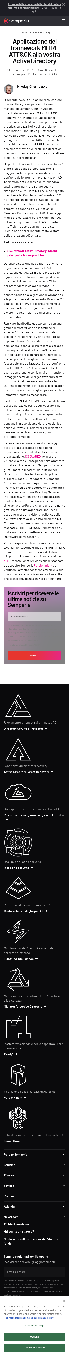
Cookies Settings (34, 1325)
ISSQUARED (33, 456)
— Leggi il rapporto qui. (34, 8)
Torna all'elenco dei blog (36, 32)
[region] (34, 1325)
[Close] (64, 1301)
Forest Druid (12, 1141)
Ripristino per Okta (16, 867)
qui (6, 560)
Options (34, 1337)
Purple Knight (43, 565)
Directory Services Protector (23, 728)
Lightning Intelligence (19, 958)
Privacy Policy (25, 636)
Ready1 (8, 1054)
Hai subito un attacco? (19, 1231)
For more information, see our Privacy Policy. (29, 1318)
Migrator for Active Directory (23, 1006)
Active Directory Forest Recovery (26, 771)
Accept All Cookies (34, 1348)
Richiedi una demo (16, 1224)
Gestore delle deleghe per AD (23, 911)
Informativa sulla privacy (17, 1291)
